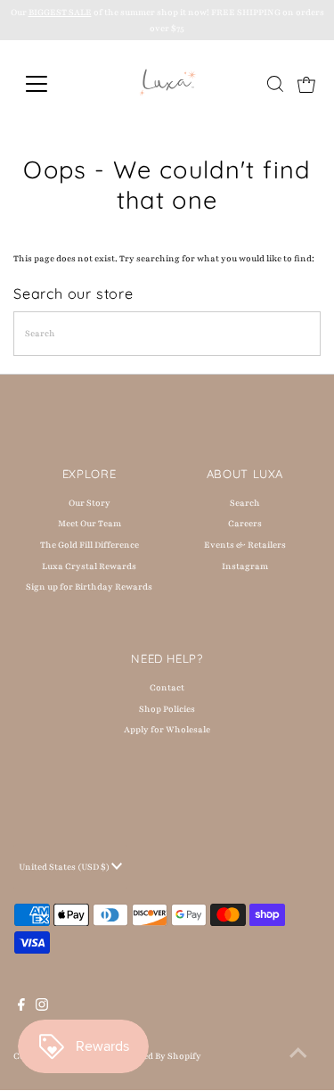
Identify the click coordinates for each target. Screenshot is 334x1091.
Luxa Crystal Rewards (89, 566)
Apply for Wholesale (167, 729)
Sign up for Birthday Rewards (89, 586)
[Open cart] (306, 83)
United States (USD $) (65, 866)
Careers (245, 523)
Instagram (245, 566)
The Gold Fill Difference (89, 544)
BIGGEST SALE (60, 12)
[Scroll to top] (298, 1055)
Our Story (89, 502)
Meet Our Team (89, 523)
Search (245, 502)
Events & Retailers (245, 544)
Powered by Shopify (159, 1056)
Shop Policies (167, 709)
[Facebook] (21, 1008)
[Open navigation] (50, 84)
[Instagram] (42, 1008)
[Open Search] (275, 84)
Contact (167, 687)
